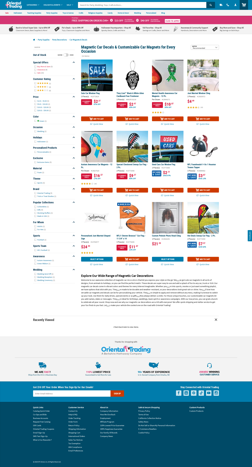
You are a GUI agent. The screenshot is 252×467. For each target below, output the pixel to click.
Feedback (249, 235)
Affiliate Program (107, 421)
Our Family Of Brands (108, 432)
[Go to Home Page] (34, 40)
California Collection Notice (149, 418)
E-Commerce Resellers (147, 429)
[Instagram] (216, 393)
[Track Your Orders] (221, 5)
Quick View (98, 124)
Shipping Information (77, 429)
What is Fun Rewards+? (42, 440)
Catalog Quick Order (41, 411)
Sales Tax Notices (75, 440)
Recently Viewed (43, 320)
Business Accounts (40, 418)
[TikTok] (201, 393)
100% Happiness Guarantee (111, 429)
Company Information (109, 411)
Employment (105, 418)
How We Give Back (107, 414)
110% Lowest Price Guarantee (112, 425)
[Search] (210, 5)
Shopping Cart (74, 432)
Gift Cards (37, 425)
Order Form (73, 421)
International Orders (76, 436)
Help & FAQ (72, 414)
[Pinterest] (193, 393)
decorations (132, 280)
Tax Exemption (74, 443)
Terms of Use (143, 414)
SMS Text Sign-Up (40, 436)
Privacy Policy (144, 411)
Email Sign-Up (39, 432)
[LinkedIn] (186, 393)
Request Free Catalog (41, 421)
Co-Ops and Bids (40, 414)
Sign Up (117, 393)
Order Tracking (74, 418)
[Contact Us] (227, 5)
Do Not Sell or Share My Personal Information (156, 425)
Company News (106, 436)
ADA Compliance (75, 447)
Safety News (143, 421)
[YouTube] (208, 393)
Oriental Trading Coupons (43, 429)
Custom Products (196, 411)
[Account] (235, 5)
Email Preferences (75, 450)
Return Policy (73, 425)
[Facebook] (178, 393)
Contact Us (72, 411)
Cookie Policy (143, 432)
